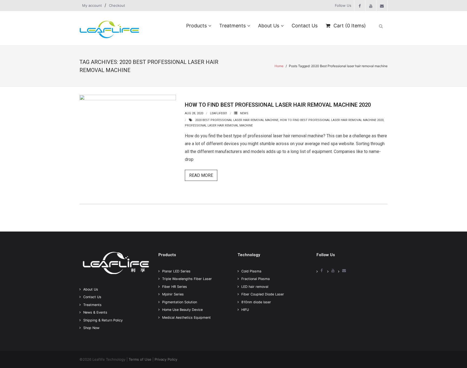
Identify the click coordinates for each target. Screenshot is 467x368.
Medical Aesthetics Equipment (186, 317)
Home (279, 66)
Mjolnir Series (173, 294)
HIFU (245, 310)
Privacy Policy (166, 359)
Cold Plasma (251, 271)
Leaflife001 (218, 113)
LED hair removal (254, 287)
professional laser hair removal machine (219, 125)
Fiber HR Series (174, 287)
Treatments (92, 305)
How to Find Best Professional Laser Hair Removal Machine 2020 (278, 105)
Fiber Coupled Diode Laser (262, 294)
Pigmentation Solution (179, 302)
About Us (90, 289)
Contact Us (92, 297)
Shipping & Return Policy (103, 320)
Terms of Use (140, 359)
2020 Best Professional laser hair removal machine (236, 120)
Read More (201, 175)
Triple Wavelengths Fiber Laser (187, 279)
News (244, 113)
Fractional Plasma (255, 279)
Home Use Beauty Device (182, 310)
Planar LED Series (176, 271)
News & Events (95, 312)
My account (92, 5)
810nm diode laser (256, 302)
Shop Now (91, 328)
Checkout (117, 5)
